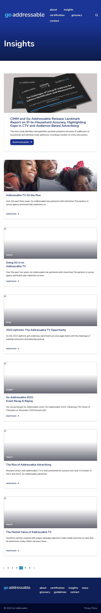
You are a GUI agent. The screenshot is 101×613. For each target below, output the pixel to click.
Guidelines (60, 592)
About (53, 9)
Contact (54, 21)
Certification (57, 15)
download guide (20, 142)
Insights (68, 9)
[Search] (96, 15)
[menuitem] (53, 9)
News (85, 588)
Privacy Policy (90, 608)
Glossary (76, 15)
